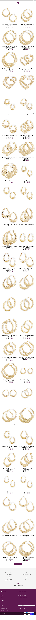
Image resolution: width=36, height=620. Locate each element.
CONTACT (2, 600)
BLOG (2, 597)
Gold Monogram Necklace (22, 595)
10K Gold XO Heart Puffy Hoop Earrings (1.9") (9, 157)
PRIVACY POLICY (4, 608)
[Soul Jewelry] (18, 3)
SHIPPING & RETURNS (4, 610)
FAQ (2, 605)
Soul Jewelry (5, 613)
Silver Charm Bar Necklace (22, 597)
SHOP (2, 595)
